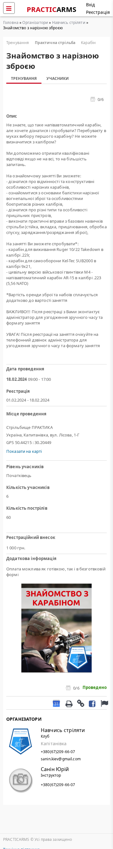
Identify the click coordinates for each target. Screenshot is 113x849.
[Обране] (103, 703)
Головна (11, 22)
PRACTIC (52, 9)
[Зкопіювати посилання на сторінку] (80, 703)
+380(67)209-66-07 (58, 751)
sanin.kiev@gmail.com (61, 759)
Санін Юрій (55, 769)
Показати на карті (24, 451)
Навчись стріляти (68, 22)
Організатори (35, 22)
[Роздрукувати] (69, 703)
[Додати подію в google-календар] (56, 703)
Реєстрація (98, 12)
